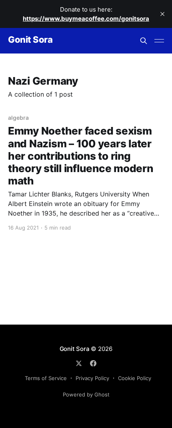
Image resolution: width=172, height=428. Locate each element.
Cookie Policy (134, 378)
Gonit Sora (30, 40)
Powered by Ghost (86, 394)
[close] (162, 14)
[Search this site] (143, 40)
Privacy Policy (92, 378)
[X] (79, 363)
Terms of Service (46, 378)
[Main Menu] (159, 41)
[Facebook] (93, 363)
